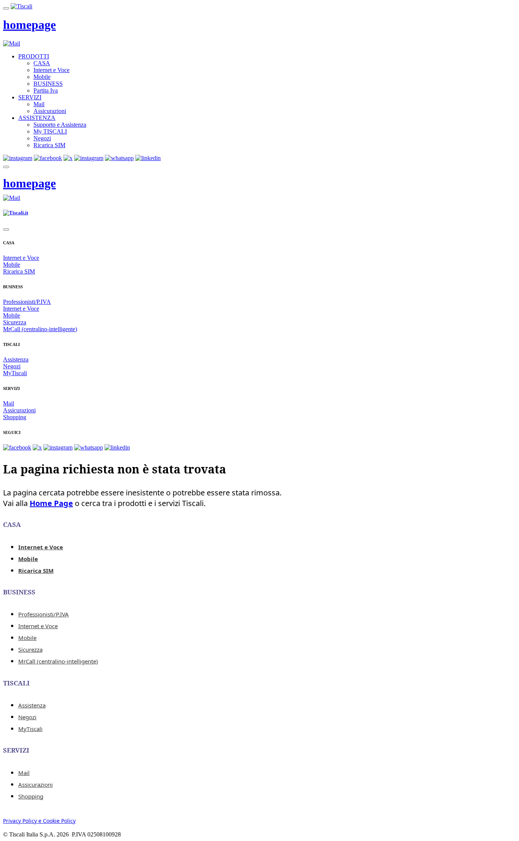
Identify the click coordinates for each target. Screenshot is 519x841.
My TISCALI (50, 131)
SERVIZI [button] (29, 97)
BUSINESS (48, 83)
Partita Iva (45, 90)
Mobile (42, 77)
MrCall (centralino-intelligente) (40, 329)
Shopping (14, 417)
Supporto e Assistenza (59, 124)
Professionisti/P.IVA (27, 302)
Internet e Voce (51, 70)
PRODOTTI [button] (33, 56)
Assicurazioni (49, 111)
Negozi (42, 138)
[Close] (6, 229)
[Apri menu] (6, 8)
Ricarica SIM (49, 145)
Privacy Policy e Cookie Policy (39, 820)
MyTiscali (15, 373)
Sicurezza (14, 322)
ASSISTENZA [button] (36, 118)
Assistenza (15, 359)
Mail (38, 104)
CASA (41, 63)
